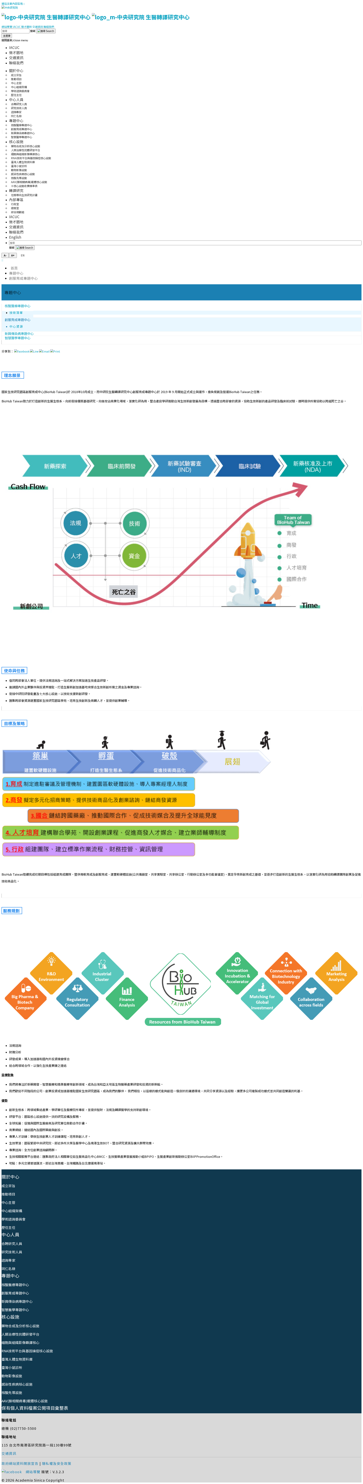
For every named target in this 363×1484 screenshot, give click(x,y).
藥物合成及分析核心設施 (20, 1325)
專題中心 (16, 120)
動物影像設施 (12, 1375)
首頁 (13, 267)
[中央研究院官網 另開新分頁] (10, 7)
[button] (15, 40)
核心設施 (16, 141)
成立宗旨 (8, 1185)
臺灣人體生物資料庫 (17, 1359)
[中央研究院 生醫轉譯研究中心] (96, 17)
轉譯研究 (16, 190)
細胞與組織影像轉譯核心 (20, 1342)
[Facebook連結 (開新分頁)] (13, 1471)
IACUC (17, 27)
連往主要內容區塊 (12, 3)
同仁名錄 (16, 116)
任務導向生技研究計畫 (24, 195)
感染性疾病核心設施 (17, 1384)
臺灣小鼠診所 (12, 1367)
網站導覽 (7, 27)
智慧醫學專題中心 (21, 137)
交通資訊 (37, 27)
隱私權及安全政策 (56, 1463)
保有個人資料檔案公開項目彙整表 (35, 1408)
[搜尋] (46, 31)
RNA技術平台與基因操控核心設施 (27, 1350)
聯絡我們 (48, 27)
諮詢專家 (8, 1260)
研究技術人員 (12, 1251)
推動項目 (8, 1194)
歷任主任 (16, 95)
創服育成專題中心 (23, 278)
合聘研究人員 (12, 1243)
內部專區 (16, 199)
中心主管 (8, 1202)
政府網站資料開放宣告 (20, 1463)
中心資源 (16, 326)
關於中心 (16, 70)
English (15, 237)
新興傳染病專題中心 (17, 1301)
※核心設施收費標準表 (24, 186)
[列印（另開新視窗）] (55, 351)
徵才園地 (26, 27)
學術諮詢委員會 (14, 1219)
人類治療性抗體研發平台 (20, 1334)
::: (24, 3)
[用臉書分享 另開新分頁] (21, 351)
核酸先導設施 (12, 1392)
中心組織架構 (12, 1210)
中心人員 (16, 99)
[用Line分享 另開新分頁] (34, 351)
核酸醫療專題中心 (17, 305)
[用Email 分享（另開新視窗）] (44, 351)
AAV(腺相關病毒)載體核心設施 (25, 1400)
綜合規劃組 (17, 212)
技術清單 (16, 312)
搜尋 (33, 31)
